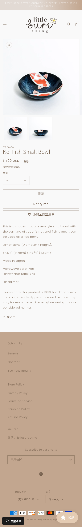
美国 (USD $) (26, 499)
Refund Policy (18, 417)
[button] (5, 24)
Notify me (41, 204)
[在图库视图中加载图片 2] (41, 128)
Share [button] (11, 317)
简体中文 (54, 499)
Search (13, 353)
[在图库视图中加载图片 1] (15, 128)
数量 (5, 173)
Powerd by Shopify (51, 520)
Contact (14, 362)
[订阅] (70, 460)
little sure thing (36, 520)
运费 (17, 166)
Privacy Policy (17, 393)
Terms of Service (20, 401)
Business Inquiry (19, 371)
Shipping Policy (19, 409)
